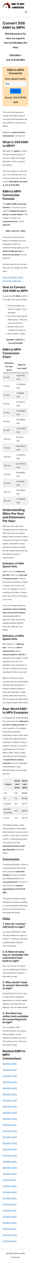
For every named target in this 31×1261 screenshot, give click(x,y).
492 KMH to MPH (10, 1070)
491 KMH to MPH (10, 1064)
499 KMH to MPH (10, 1113)
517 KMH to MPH (9, 1217)
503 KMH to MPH (10, 1137)
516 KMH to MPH (10, 1210)
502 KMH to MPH (10, 1131)
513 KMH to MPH (10, 1192)
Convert (15, 91)
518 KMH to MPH (10, 1223)
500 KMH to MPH (10, 1119)
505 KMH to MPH (10, 1149)
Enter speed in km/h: (15, 79)
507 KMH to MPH (10, 1155)
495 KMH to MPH (10, 1088)
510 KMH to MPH (10, 1174)
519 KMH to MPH (10, 1229)
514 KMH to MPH (10, 1198)
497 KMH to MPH (10, 1100)
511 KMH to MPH (9, 1180)
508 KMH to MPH (10, 1162)
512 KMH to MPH (10, 1186)
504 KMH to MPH (10, 1143)
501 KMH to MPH (10, 1125)
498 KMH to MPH (10, 1106)
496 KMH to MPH (10, 1094)
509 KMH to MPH (10, 1168)
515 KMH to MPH (10, 1204)
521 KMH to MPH (10, 1241)
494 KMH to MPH (10, 1082)
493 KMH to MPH (10, 1076)
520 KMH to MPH (10, 1235)
